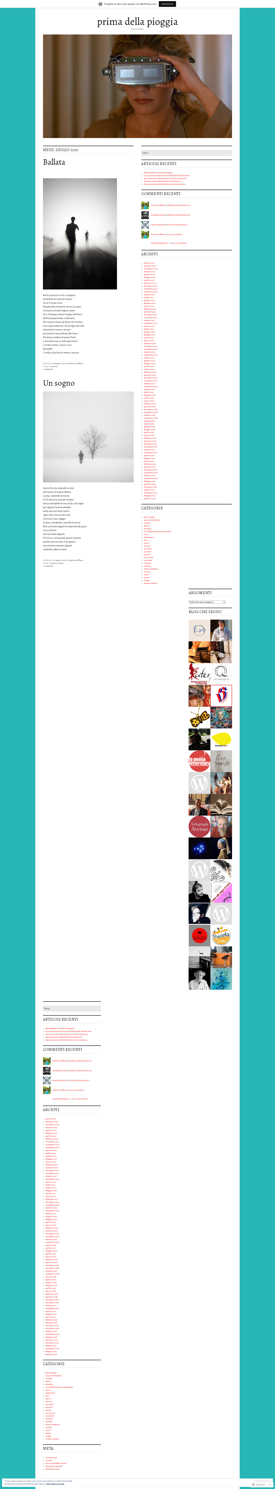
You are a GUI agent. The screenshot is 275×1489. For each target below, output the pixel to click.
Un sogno (59, 383)
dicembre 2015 (150, 487)
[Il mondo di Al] (199, 739)
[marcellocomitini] (221, 826)
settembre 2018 (151, 418)
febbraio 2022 (150, 309)
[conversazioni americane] (199, 826)
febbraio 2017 (150, 464)
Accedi (49, 1460)
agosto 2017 (149, 455)
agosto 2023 (149, 275)
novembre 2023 (151, 269)
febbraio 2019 (150, 404)
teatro (146, 578)
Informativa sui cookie (55, 1484)
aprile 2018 (149, 432)
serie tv (147, 572)
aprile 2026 (149, 263)
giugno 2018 (149, 427)
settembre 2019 (151, 387)
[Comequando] (221, 761)
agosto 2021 (149, 326)
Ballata (54, 162)
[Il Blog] (199, 935)
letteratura (149, 537)
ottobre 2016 (149, 476)
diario (146, 526)
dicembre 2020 (151, 346)
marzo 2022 (149, 306)
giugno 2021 (149, 332)
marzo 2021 (149, 341)
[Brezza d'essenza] (221, 979)
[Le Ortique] (221, 674)
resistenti (148, 560)
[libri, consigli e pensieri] (221, 957)
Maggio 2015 (149, 496)
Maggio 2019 (149, 395)
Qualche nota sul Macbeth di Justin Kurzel (162, 181)
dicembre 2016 (150, 470)
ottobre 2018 (149, 415)
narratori (148, 549)
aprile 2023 (149, 280)
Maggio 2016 (149, 481)
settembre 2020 (151, 355)
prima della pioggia (137, 21)
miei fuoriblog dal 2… (160, 243)
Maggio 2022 (149, 303)
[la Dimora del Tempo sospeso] (199, 718)
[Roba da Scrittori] (221, 870)
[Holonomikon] (199, 848)
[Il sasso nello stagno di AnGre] (221, 892)
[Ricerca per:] (186, 153)
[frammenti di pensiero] (199, 630)
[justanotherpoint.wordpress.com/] (199, 957)
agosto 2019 (149, 389)
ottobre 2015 (149, 490)
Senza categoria (151, 569)
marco (146, 543)
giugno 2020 (149, 361)
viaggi (146, 580)
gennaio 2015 (150, 499)
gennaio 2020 (150, 375)
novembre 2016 (150, 473)
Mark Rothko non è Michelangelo (158, 173)
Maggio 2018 (149, 430)
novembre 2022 (151, 289)
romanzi (147, 563)
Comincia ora (167, 4)
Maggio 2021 (149, 335)
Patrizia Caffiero (76, 364)
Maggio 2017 (149, 458)
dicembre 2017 (150, 444)
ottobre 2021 (149, 320)
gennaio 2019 (150, 407)
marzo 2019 (149, 401)
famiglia (147, 529)
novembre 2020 (151, 349)
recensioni (148, 557)
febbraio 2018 (150, 438)
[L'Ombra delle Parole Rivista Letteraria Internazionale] (199, 805)
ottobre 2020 (149, 352)
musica (147, 546)
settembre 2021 (151, 323)
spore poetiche (157, 225)
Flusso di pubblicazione (56, 1463)
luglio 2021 (149, 329)
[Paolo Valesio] (199, 979)
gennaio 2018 (150, 441)
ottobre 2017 (149, 450)
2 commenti (48, 566)
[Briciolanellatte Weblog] (221, 935)
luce (146, 540)
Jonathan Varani (158, 215)
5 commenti (48, 369)
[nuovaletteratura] (199, 761)
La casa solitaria (175, 234)
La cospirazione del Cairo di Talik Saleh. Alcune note (167, 176)
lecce (146, 534)
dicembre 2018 (150, 410)
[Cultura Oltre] (221, 652)
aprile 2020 (149, 366)
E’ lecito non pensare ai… (177, 225)
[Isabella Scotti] (199, 783)
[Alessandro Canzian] (199, 892)
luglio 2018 (149, 424)
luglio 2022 (149, 297)
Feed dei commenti (54, 1466)
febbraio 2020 (150, 372)
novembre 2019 (150, 381)
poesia (54, 366)
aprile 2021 (149, 338)
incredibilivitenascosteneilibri (157, 532)
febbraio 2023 (150, 283)
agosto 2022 (149, 295)
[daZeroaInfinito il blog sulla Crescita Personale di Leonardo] (199, 914)
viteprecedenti (150, 583)
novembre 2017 (150, 447)
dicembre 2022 (150, 286)
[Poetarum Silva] (221, 718)
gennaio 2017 (150, 467)
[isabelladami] (221, 914)
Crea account (51, 1458)
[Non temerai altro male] (199, 870)
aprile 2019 (149, 398)
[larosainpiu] (221, 696)
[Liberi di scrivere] (199, 696)
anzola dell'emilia (152, 520)
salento (147, 566)
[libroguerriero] (199, 652)
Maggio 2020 (150, 364)
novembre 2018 (150, 412)
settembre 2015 (150, 493)
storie (60, 563)
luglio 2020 (149, 358)
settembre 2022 (151, 292)
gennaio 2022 (150, 312)
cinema (147, 523)
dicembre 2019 (150, 378)
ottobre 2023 (149, 272)
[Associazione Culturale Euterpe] (199, 674)
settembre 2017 (150, 453)
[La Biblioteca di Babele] (221, 805)
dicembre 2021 (150, 315)
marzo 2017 (149, 461)
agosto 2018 (149, 421)
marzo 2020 (149, 369)
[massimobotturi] (221, 630)
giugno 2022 (149, 300)
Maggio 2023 (149, 277)
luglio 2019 (149, 392)
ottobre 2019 (149, 384)
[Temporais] (221, 739)
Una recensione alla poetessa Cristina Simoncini (165, 178)
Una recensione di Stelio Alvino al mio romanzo (164, 184)
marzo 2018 (149, 435)
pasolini (147, 552)
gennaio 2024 (150, 266)
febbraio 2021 (150, 343)
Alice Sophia (149, 517)
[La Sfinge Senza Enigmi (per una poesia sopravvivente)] (221, 783)
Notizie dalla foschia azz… (179, 205)
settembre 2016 (151, 478)
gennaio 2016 (150, 484)
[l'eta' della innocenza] (221, 848)
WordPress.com (53, 1469)
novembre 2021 (150, 318)
